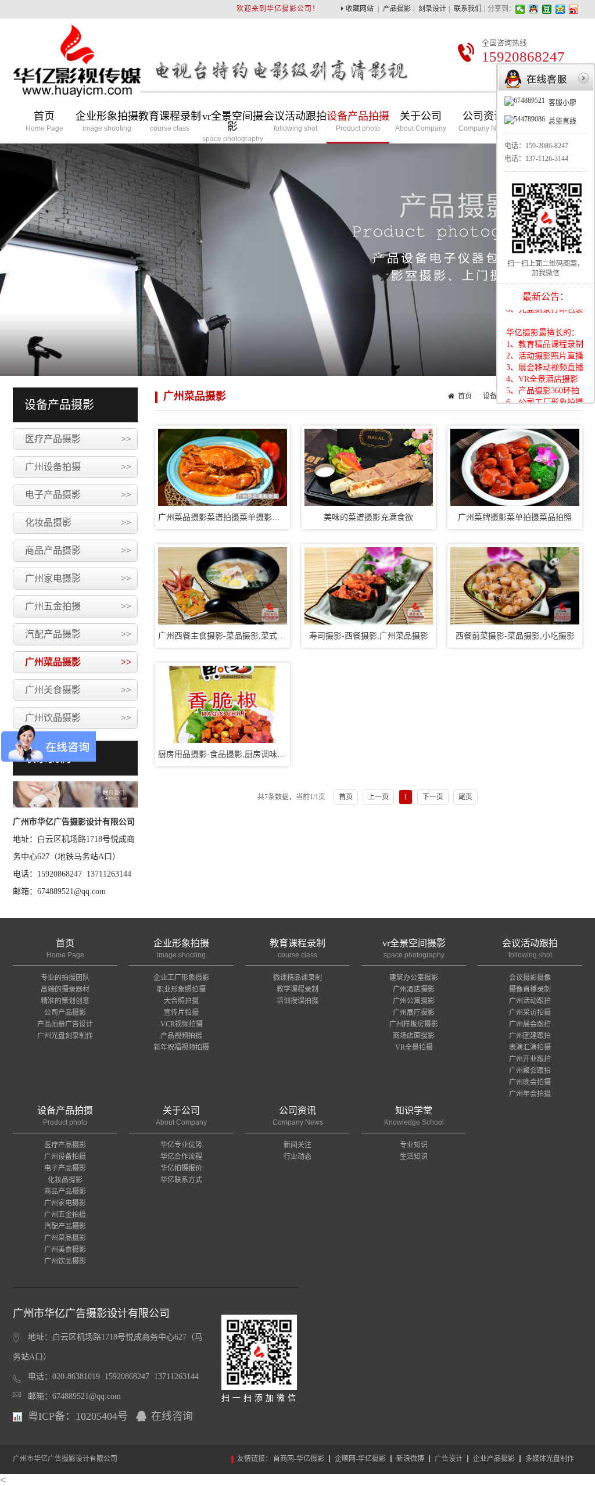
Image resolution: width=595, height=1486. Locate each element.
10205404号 (102, 1416)
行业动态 (297, 1157)
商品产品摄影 (78, 550)
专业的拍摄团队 (65, 978)
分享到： (501, 9)
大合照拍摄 (181, 1001)
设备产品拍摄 (358, 121)
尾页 (465, 797)
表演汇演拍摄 (530, 1047)
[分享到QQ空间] (560, 9)
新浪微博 (410, 1458)
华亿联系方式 (181, 1180)
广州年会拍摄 (530, 1094)
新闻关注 (297, 1145)
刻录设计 (432, 9)
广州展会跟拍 (530, 1024)
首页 (44, 121)
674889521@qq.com (86, 1396)
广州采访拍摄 (530, 1012)
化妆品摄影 (78, 522)
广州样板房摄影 (413, 1024)
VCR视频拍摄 (181, 1024)
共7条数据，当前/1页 (291, 797)
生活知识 (414, 1157)
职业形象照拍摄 (181, 989)
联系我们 (468, 9)
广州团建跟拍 (530, 1036)
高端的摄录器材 (65, 989)
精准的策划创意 (65, 1001)
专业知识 (414, 1145)
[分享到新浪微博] (574, 9)
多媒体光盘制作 (549, 1458)
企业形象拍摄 (107, 121)
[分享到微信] (520, 9)
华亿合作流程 (181, 1157)
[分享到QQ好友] (534, 9)
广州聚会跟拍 (530, 1071)
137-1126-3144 (546, 159)
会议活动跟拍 (295, 121)
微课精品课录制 (297, 978)
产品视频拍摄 (181, 1036)
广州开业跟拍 (530, 1059)
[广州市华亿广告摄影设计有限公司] (77, 88)
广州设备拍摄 (78, 467)
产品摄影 (397, 9)
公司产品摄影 (65, 1012)
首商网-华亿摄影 (298, 1458)
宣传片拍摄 (181, 1012)
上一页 (378, 797)
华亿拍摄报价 (181, 1168)
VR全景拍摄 (414, 1047)
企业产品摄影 (494, 1458)
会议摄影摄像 (530, 978)
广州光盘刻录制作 (65, 1036)
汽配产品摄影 (78, 634)
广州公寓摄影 (414, 1001)
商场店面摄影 (414, 1036)
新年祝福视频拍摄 (181, 1047)
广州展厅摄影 (414, 1012)
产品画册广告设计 (65, 1024)
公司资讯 (483, 121)
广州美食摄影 (78, 690)
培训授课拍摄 (297, 1001)
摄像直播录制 (530, 989)
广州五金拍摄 (78, 606)
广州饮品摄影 (78, 718)
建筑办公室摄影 (413, 978)
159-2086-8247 (546, 146)
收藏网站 (360, 9)
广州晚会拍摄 (530, 1082)
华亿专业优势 (181, 1145)
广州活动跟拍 (530, 1001)
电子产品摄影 (78, 495)
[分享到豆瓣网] (547, 9)
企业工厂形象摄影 (181, 978)
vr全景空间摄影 (232, 127)
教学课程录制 (297, 989)
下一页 (432, 797)
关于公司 (420, 121)
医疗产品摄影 (78, 439)
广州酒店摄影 (414, 989)
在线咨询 (172, 1416)
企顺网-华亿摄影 (360, 1458)
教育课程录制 (169, 121)
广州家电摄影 (78, 578)
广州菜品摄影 (78, 662)
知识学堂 (414, 1115)
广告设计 (449, 1458)
